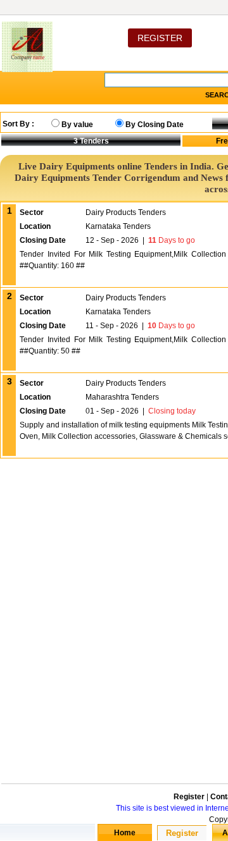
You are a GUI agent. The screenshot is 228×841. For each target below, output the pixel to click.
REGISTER (159, 38)
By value (77, 124)
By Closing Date (154, 124)
